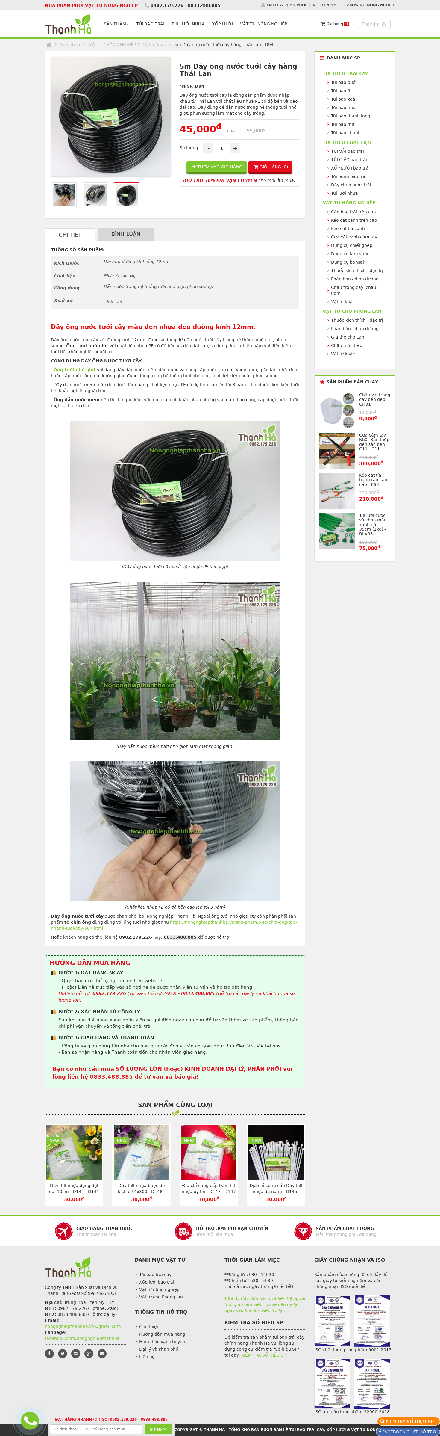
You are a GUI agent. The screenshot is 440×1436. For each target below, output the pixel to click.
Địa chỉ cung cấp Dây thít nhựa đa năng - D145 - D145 (276, 1191)
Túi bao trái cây (155, 1274)
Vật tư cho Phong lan (161, 1297)
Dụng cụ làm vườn (350, 253)
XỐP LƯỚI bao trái (350, 168)
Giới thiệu (149, 1326)
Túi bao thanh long (350, 116)
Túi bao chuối (345, 132)
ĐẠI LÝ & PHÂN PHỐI (286, 5)
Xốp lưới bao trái (156, 1282)
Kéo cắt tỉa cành (348, 228)
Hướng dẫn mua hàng (162, 1334)
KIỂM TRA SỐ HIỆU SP (263, 1355)
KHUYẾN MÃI (325, 5)
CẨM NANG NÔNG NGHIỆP (369, 5)
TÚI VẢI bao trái (347, 151)
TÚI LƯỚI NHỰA (188, 24)
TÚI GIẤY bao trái (349, 159)
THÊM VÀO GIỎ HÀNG (219, 166)
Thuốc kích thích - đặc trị (357, 270)
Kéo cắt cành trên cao (354, 220)
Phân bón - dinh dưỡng (355, 279)
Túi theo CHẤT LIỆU (347, 142)
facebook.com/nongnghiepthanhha (82, 1338)
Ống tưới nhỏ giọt (75, 369)
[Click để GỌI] (29, 1419)
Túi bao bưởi (344, 82)
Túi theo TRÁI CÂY (345, 73)
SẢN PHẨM (115, 24)
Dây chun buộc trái (351, 184)
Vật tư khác (155, 44)
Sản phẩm (71, 44)
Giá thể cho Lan (347, 337)
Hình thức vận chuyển (162, 1341)
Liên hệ (147, 1356)
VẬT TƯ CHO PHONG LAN (352, 311)
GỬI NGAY (159, 1429)
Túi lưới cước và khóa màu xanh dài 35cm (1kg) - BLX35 (373, 524)
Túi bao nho (343, 107)
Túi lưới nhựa (344, 193)
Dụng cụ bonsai (347, 262)
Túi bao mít (342, 124)
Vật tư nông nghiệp (159, 1289)
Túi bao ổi (341, 90)
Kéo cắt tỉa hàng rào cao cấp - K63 (373, 480)
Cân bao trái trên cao (353, 211)
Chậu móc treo (346, 345)
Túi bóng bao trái (349, 176)
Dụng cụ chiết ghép (351, 245)
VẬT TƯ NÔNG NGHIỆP (263, 24)
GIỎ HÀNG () (274, 166)
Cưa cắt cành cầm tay (354, 237)
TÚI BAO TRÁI (150, 24)
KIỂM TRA (411, 1421)
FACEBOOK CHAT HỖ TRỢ (409, 1431)
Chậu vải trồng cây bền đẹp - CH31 (374, 399)
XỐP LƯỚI (222, 24)
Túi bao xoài (343, 99)
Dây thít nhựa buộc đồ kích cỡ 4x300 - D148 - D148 (141, 1191)
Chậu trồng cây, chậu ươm (353, 290)
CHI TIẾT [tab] (70, 235)
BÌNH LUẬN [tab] (125, 234)
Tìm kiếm (375, 24)
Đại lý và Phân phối (159, 1349)
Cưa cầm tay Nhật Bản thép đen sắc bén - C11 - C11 (374, 442)
